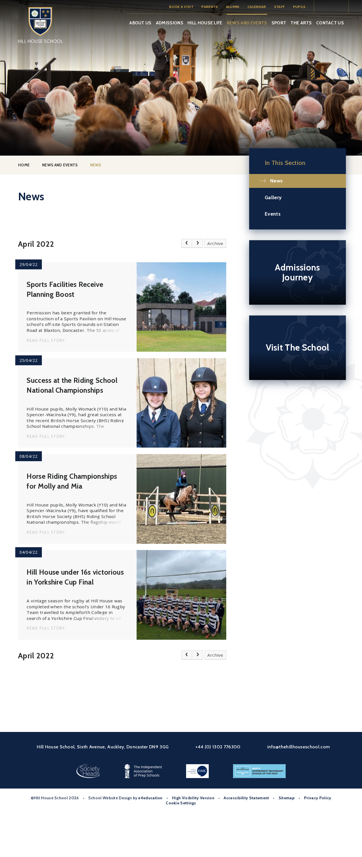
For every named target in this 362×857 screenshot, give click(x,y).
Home (24, 165)
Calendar (256, 7)
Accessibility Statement (246, 797)
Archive (215, 243)
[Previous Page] (186, 243)
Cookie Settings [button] (181, 803)
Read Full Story (46, 340)
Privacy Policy (317, 797)
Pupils (299, 7)
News (95, 165)
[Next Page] (197, 243)
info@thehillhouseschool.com (298, 746)
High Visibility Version (193, 797)
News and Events (60, 165)
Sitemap (287, 797)
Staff (279, 7)
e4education (150, 797)
